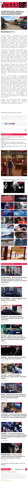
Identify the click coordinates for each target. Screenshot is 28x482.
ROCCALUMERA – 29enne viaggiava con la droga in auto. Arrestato (13, 299)
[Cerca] (25, 130)
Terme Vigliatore (5, 118)
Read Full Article (4, 284)
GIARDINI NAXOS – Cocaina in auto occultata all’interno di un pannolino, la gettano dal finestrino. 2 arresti (13, 456)
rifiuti (16, 116)
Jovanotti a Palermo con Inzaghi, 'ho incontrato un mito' (12, 142)
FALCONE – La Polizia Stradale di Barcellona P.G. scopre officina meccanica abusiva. (13, 376)
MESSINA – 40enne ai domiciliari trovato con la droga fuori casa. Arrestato (13, 358)
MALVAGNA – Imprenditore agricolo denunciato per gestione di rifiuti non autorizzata (12, 318)
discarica (12, 116)
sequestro (20, 116)
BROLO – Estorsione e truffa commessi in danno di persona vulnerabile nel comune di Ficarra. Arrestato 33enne (13, 396)
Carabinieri (7, 116)
